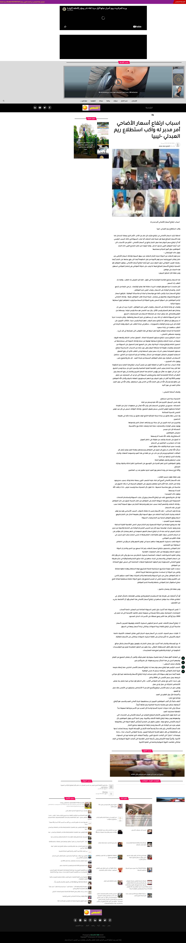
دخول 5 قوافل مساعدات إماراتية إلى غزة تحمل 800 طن (74, 861)
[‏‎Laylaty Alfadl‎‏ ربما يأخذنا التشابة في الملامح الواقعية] (89, 897)
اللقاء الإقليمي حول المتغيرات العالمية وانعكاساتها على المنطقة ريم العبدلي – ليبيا (67, 832)
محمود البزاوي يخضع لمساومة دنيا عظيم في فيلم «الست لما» (72, 901)
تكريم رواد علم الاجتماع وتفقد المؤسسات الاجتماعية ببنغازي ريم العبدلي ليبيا (69, 837)
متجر (109, 925)
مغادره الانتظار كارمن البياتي (110, 881)
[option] (178, 81)
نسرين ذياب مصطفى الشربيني (138, 830)
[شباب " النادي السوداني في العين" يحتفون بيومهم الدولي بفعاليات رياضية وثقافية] (89, 842)
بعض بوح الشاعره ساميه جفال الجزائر (107, 843)
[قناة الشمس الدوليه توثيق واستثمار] (93, 912)
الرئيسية (149, 108)
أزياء (98, 925)
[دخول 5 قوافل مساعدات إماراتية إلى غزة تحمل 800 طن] (89, 861)
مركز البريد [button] (84, 101)
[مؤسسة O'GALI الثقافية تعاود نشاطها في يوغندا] (88, 805)
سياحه (101, 101)
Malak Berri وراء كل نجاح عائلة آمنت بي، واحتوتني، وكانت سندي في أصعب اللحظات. (79, 92)
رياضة (108, 101)
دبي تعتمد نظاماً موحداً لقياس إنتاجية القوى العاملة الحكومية (73, 851)
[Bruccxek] (170, 799)
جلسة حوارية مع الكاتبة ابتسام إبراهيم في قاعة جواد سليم (73, 865)
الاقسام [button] (134, 101)
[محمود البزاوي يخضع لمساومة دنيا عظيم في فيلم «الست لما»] (89, 901)
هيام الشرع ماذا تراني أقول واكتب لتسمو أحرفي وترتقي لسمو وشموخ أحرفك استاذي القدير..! (136, 857)
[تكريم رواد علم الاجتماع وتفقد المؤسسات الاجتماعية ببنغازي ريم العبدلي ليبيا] (89, 837)
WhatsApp (105, 792)
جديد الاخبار (124, 101)
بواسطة (167, 145)
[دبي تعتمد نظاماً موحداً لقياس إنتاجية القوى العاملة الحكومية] (89, 852)
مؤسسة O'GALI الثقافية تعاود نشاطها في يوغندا (72, 802)
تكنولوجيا (93, 101)
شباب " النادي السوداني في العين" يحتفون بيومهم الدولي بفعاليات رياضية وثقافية (68, 841)
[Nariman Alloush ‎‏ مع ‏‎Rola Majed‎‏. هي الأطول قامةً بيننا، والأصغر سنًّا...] (89, 883)
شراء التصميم (79, 925)
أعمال (87, 925)
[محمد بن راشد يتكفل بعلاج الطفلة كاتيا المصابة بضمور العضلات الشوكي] (89, 892)
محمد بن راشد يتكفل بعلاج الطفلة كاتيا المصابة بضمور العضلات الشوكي (69, 891)
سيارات (115, 101)
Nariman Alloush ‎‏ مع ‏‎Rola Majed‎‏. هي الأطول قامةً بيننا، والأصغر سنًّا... (70, 882)
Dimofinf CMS (95, 935)
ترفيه (103, 925)
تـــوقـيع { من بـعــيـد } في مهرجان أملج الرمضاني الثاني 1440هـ (147, 774)
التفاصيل (80, 153)
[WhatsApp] (111, 793)
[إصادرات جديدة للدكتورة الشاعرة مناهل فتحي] (89, 811)
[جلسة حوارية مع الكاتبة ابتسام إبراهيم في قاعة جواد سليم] (89, 866)
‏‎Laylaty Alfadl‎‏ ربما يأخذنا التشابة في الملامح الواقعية (75, 896)
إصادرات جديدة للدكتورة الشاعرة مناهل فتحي (76, 810)
